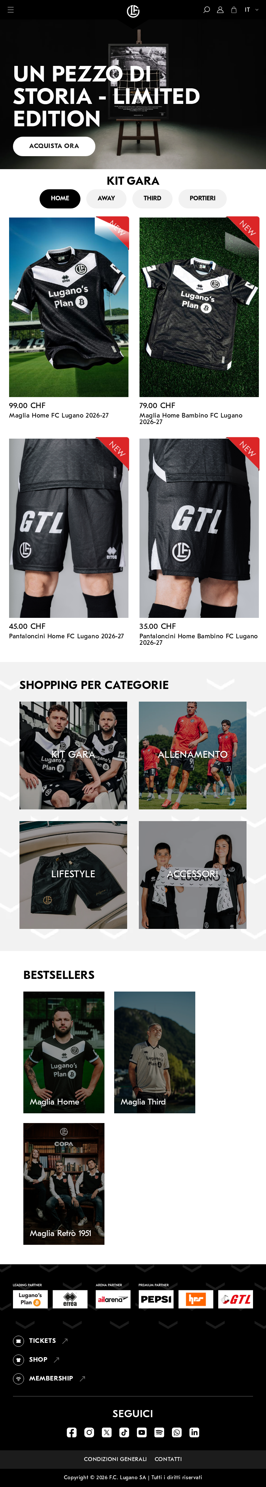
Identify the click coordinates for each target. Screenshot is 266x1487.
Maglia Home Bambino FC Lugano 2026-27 (190, 419)
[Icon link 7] (177, 1432)
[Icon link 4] (124, 1432)
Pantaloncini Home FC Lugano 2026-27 (66, 636)
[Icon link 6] (159, 1432)
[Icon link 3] (107, 1432)
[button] (11, 10)
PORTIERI (202, 199)
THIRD (152, 199)
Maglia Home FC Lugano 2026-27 (59, 416)
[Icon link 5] (142, 1432)
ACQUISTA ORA (54, 146)
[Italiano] (248, 10)
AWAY (106, 199)
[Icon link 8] (194, 1432)
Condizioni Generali (115, 1459)
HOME (60, 199)
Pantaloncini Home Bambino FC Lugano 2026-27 (198, 639)
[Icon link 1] (72, 1432)
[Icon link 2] (89, 1432)
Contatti (168, 1459)
